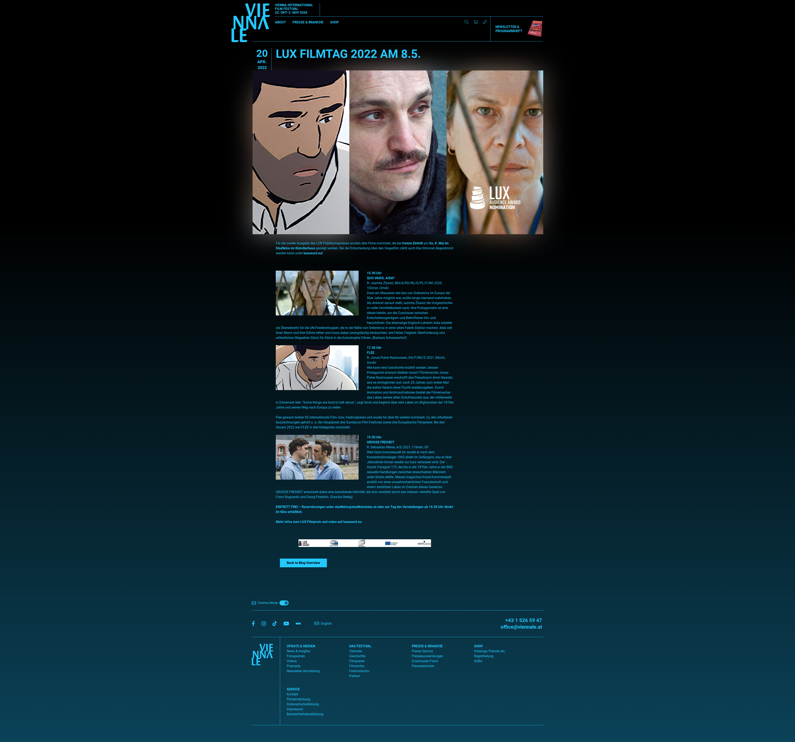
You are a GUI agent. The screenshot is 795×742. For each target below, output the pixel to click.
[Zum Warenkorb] (475, 22)
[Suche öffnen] (466, 22)
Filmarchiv (357, 666)
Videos (292, 661)
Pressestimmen (423, 666)
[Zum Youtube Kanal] (286, 624)
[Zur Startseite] (250, 23)
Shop (334, 22)
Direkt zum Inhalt (12, 2)
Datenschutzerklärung (303, 704)
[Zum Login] (485, 22)
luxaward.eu (352, 522)
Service (293, 689)
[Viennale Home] (262, 679)
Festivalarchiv (359, 671)
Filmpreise (356, 661)
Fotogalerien (296, 656)
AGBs (478, 661)
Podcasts (293, 666)
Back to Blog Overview (303, 563)
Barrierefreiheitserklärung (305, 714)
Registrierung (483, 656)
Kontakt (292, 694)
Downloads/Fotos (425, 661)
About (280, 22)
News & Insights (298, 651)
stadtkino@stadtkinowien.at (355, 507)
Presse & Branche (308, 22)
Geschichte (357, 656)
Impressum (295, 709)
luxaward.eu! (313, 253)
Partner (354, 676)
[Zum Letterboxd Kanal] (298, 624)
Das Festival (360, 646)
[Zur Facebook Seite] (253, 624)
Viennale (355, 651)
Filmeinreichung (298, 699)
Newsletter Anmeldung (303, 671)
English (326, 624)
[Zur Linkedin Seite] (263, 624)
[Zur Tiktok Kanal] (274, 624)
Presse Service (422, 651)
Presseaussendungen (427, 656)
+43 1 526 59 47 (523, 620)
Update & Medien (301, 646)
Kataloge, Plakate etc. (490, 651)
